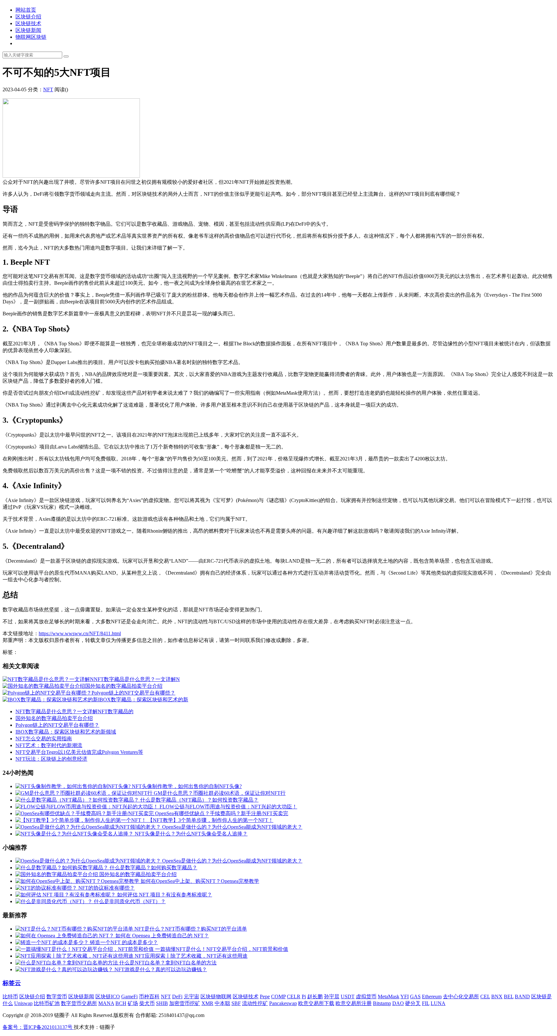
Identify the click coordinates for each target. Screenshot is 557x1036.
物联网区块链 (30, 37)
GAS (415, 996)
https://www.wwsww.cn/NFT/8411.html (80, 633)
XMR (207, 1003)
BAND (522, 996)
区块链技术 (28, 23)
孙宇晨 (331, 996)
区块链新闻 (28, 30)
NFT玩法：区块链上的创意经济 (51, 759)
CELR (293, 996)
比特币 (10, 996)
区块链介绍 (28, 16)
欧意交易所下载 (316, 1003)
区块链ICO (107, 996)
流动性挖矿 (255, 1003)
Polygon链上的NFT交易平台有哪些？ (57, 725)
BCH (120, 1003)
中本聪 (222, 1003)
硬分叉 (413, 1003)
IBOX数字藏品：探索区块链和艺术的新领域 (65, 732)
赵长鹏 (315, 996)
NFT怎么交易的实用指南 (43, 738)
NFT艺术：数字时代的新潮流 (48, 745)
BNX (497, 996)
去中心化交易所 (461, 996)
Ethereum (432, 996)
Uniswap (23, 1003)
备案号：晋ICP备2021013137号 (38, 1027)
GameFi (129, 996)
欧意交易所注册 (354, 1003)
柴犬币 (147, 1003)
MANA (106, 1003)
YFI (404, 996)
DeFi (177, 996)
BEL (508, 996)
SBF (236, 1003)
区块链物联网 (215, 996)
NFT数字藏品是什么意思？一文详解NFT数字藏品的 (74, 711)
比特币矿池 (47, 1003)
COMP (278, 996)
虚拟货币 (366, 996)
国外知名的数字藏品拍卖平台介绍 (54, 718)
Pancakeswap (283, 1003)
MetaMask (388, 996)
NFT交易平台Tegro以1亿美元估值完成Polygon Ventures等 (79, 752)
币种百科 (149, 996)
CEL (485, 996)
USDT (348, 996)
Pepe (265, 996)
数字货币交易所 (79, 1003)
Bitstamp (382, 1003)
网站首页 (25, 10)
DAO (398, 1003)
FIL (425, 1003)
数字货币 (56, 996)
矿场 (133, 1003)
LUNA (438, 1003)
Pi (304, 996)
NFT (48, 89)
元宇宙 (191, 996)
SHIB (162, 1003)
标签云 (12, 983)
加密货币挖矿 (184, 1003)
